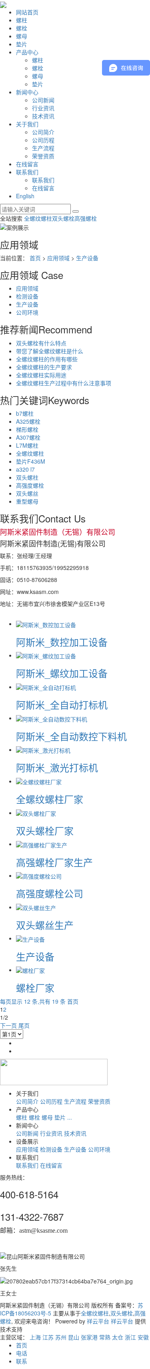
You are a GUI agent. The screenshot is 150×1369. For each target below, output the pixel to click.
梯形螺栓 (27, 429)
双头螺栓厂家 (45, 830)
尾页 (24, 1025)
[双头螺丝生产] (36, 907)
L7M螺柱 (27, 445)
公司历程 (43, 140)
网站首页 (27, 12)
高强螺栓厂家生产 (54, 862)
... (69, 1117)
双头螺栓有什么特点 (41, 343)
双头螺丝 (27, 493)
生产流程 (43, 148)
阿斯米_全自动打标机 (62, 704)
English (25, 196)
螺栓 (21, 28)
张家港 (89, 1337)
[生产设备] (30, 938)
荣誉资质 (43, 156)
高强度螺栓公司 (49, 893)
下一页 (8, 1025)
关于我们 (27, 124)
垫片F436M (30, 461)
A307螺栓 (28, 437)
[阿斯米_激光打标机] (43, 749)
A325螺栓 (28, 421)
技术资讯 (43, 116)
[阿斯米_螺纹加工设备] (46, 655)
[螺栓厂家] (30, 970)
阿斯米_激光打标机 (57, 767)
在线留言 (27, 164)
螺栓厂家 (35, 987)
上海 (35, 1337)
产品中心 (27, 52)
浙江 (130, 1337)
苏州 (60, 1337)
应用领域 (58, 258)
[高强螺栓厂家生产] (41, 844)
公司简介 (43, 132)
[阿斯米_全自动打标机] (46, 687)
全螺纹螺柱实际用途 (41, 375)
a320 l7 (25, 469)
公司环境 (27, 312)
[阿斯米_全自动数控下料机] (51, 718)
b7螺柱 (25, 413)
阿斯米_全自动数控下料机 (71, 736)
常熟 (104, 1337)
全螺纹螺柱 (38, 218)
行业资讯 (43, 108)
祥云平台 (98, 1321)
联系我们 (27, 172)
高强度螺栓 (30, 485)
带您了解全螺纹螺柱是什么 (49, 351)
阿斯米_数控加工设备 (62, 642)
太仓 (117, 1337)
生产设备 (87, 258)
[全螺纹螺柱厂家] (39, 781)
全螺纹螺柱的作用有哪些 (47, 359)
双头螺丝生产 (45, 925)
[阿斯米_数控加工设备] (46, 624)
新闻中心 (27, 92)
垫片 (21, 44)
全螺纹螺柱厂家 (49, 799)
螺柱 (21, 20)
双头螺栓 (63, 218)
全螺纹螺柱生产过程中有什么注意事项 (63, 383)
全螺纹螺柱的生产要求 (44, 367)
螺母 (21, 36)
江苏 (48, 1337)
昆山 (73, 1337)
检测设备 (27, 296)
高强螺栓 (85, 218)
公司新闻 (43, 100)
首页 (35, 258)
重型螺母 (27, 501)
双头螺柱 (27, 477)
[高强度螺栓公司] (39, 875)
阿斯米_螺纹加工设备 (62, 673)
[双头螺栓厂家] (36, 813)
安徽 (143, 1337)
